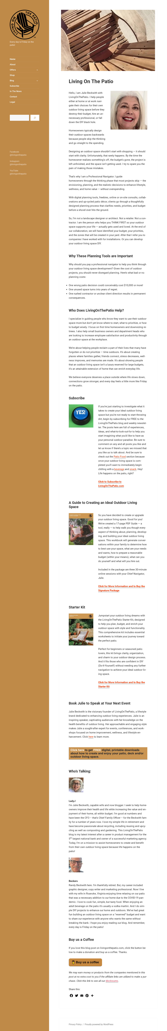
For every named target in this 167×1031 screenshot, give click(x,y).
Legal (12, 102)
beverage (119, 469)
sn (131, 469)
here (91, 736)
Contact (13, 96)
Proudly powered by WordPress (99, 1024)
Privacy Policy (75, 1024)
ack (134, 469)
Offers (13, 70)
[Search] (34, 118)
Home (12, 59)
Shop (12, 75)
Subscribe (14, 86)
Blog (12, 80)
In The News (16, 91)
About (12, 64)
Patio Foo (119, 456)
